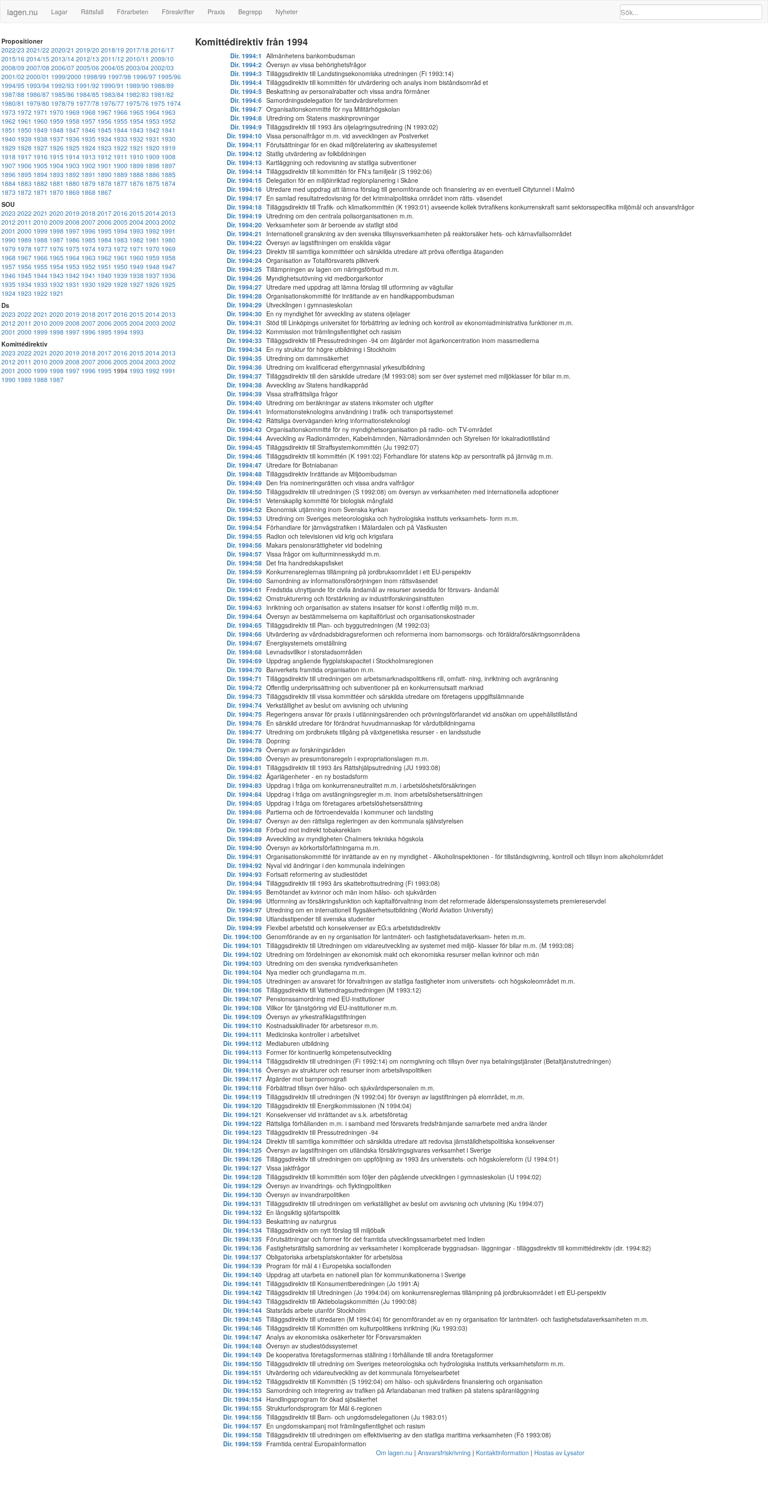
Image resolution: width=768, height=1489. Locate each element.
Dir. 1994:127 (242, 1167)
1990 (8, 239)
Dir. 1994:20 (244, 224)
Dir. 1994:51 (244, 500)
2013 (168, 213)
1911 (120, 156)
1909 (152, 156)
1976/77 (112, 103)
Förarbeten (132, 11)
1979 (8, 248)
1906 (24, 165)
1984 (104, 239)
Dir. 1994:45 (244, 447)
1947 (72, 129)
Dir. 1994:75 (244, 714)
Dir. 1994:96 (244, 900)
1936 (72, 138)
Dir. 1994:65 (244, 625)
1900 (120, 165)
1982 (136, 239)
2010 (40, 222)
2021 (40, 213)
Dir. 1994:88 (244, 829)
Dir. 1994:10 (244, 135)
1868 (88, 192)
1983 (120, 239)
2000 (24, 230)
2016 (120, 213)
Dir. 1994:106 (242, 989)
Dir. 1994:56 (244, 545)
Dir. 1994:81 (244, 767)
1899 (136, 165)
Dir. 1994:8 (246, 117)
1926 (56, 147)
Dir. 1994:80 (244, 758)
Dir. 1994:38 (244, 384)
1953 (152, 121)
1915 (56, 156)
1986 (72, 239)
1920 (152, 147)
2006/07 (62, 67)
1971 (40, 112)
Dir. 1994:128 (242, 1176)
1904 (56, 165)
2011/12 (112, 58)
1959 (56, 121)
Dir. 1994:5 (246, 91)
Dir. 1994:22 (244, 242)
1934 (104, 138)
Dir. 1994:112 (242, 1043)
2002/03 (162, 67)
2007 (88, 222)
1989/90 (137, 85)
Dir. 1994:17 (244, 198)
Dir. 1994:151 (242, 1372)
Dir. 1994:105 (242, 981)
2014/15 (37, 58)
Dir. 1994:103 (242, 963)
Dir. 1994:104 (242, 972)
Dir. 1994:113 (242, 1052)
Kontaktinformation (502, 1452)
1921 (136, 147)
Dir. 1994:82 (244, 776)
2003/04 (137, 67)
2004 (136, 222)
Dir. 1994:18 (244, 206)
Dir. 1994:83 (244, 785)
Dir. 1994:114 (242, 1061)
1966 (120, 112)
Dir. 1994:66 (244, 633)
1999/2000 (66, 76)
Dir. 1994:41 (244, 411)
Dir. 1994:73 (244, 696)
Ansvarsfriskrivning (444, 1452)
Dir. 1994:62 (244, 598)
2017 (104, 213)
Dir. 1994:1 (246, 55)
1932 (136, 138)
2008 (72, 222)
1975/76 (137, 103)
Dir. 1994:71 (244, 678)
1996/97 (144, 76)
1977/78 (87, 103)
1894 (40, 174)
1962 (8, 121)
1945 (104, 129)
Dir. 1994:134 (242, 1230)
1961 (24, 121)
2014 (152, 213)
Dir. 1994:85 (244, 803)
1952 (168, 121)
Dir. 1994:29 (244, 304)
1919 (168, 147)
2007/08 (37, 67)
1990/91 (112, 85)
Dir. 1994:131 (242, 1203)
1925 (72, 147)
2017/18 (137, 49)
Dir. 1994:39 (244, 393)
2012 (8, 222)
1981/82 (162, 94)
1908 (168, 156)
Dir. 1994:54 (244, 527)
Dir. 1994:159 (242, 1443)
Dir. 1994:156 (242, 1416)
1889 (120, 174)
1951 (8, 129)
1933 (120, 138)
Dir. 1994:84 (244, 794)
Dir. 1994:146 (242, 1328)
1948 (56, 129)
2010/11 (137, 58)
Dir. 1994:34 (244, 349)
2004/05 (112, 67)
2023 (8, 213)
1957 (88, 121)
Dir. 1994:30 (244, 313)
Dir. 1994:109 (242, 1016)
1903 (72, 165)
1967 (104, 112)
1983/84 (112, 94)
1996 (88, 230)
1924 (88, 147)
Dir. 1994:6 (246, 100)
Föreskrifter (178, 11)
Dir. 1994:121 (242, 1114)
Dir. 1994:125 (242, 1150)
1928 (24, 147)
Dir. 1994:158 (242, 1434)
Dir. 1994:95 (244, 892)
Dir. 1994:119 (242, 1096)
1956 (104, 121)
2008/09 (12, 67)
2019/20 (87, 49)
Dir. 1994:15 (244, 180)
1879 (88, 183)
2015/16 (12, 58)
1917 (24, 156)
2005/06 (87, 67)
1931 (152, 138)
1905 (40, 165)
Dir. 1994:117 (242, 1078)
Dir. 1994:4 (246, 82)
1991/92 (87, 85)
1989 (24, 239)
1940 (8, 138)
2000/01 (37, 76)
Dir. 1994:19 (244, 215)
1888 (136, 174)
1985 (88, 239)
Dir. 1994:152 (242, 1381)
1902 (88, 165)
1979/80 (37, 103)
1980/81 (12, 103)
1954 (136, 121)
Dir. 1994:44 (244, 438)
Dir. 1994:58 (244, 562)
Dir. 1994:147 (242, 1336)
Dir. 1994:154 (242, 1399)
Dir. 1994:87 (244, 820)
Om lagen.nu (394, 1452)
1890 (104, 174)
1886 (152, 174)
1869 (72, 192)
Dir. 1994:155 (242, 1408)
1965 (136, 112)
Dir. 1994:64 (244, 616)
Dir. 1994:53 (244, 518)
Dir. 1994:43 (244, 429)
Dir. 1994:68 (244, 651)
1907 (8, 165)
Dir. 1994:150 (242, 1363)
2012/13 (87, 58)
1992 (152, 230)
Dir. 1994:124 (242, 1141)
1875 (152, 183)
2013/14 (62, 58)
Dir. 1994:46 (244, 456)
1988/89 (162, 85)
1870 (56, 192)
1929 (8, 147)
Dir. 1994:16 (244, 189)
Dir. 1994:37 (244, 375)
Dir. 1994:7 (246, 109)
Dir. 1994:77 (244, 731)
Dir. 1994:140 (242, 1274)
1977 (40, 248)
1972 (24, 112)
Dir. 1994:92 (244, 865)
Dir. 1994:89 (244, 838)
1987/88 (12, 94)
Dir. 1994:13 (244, 162)
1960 (40, 121)
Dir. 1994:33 (244, 340)
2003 (152, 222)
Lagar (59, 11)
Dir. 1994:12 (244, 153)
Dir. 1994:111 (242, 1034)
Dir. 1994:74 (244, 705)
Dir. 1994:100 (242, 936)
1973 (8, 112)
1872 (24, 192)
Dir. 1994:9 (246, 126)
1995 (104, 230)
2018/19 (112, 49)
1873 (8, 192)
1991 (168, 230)
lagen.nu (22, 11)
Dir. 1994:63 (244, 607)
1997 (72, 230)
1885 (168, 174)
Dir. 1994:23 (244, 251)
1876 (136, 183)
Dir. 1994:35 (244, 358)
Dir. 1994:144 (242, 1310)
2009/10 (162, 58)
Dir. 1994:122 (242, 1123)
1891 (88, 174)
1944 (120, 129)
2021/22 (37, 49)
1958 (72, 121)
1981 (152, 239)
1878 (104, 183)
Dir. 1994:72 (244, 687)
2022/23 (12, 49)
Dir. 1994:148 (242, 1345)
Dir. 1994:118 (242, 1087)
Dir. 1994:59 (244, 571)
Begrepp (250, 11)
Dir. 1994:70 (244, 669)
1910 (136, 156)
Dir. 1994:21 (244, 233)
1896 (8, 174)
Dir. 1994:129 (242, 1185)
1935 (88, 138)
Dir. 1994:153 (242, 1390)
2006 (104, 222)
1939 (24, 138)
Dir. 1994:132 (242, 1212)
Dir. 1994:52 (244, 509)
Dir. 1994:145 (242, 1319)
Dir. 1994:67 (244, 642)
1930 (168, 138)
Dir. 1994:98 (244, 918)
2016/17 (162, 49)
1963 (168, 112)
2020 (56, 213)
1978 (24, 248)
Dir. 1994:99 (244, 927)
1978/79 (62, 103)
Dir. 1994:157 (242, 1425)
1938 (40, 138)
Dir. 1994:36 (244, 367)
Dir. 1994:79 (244, 749)
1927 (40, 147)
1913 (88, 156)
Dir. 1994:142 (242, 1292)
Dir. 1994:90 (244, 847)
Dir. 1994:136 (242, 1247)
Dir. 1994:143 (242, 1301)
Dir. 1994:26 (244, 278)
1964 (152, 112)
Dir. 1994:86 (244, 811)
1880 (72, 183)
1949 (40, 129)
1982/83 (137, 94)
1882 (40, 183)
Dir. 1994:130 (242, 1194)
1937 (56, 138)
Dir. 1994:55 (244, 536)
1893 (56, 174)
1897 (168, 165)
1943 (136, 129)
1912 (104, 156)
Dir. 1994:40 (244, 402)
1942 (152, 129)
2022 (24, 213)
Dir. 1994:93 (244, 874)
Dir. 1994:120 (242, 1105)
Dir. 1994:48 (244, 473)
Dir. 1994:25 (244, 269)
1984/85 (87, 94)
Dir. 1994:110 (242, 1025)
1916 (40, 156)
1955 (120, 121)
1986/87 (37, 94)
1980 (168, 239)
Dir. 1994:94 (244, 883)
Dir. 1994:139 (242, 1265)
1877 (120, 183)
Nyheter (287, 11)
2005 (120, 222)
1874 (168, 183)
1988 (40, 239)
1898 (152, 165)
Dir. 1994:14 (244, 171)
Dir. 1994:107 (242, 998)
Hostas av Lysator (559, 1452)
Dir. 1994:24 (244, 260)
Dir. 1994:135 (242, 1239)
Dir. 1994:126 (242, 1158)
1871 (40, 192)
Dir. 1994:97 (244, 909)
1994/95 (12, 85)
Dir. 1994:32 (244, 331)
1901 (104, 165)
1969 (72, 112)
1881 (56, 183)
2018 (88, 213)
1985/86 (62, 94)
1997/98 (119, 76)
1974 (174, 103)
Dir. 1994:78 (244, 740)
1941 (168, 129)
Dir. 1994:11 (244, 144)
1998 (56, 230)
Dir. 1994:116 (242, 1069)
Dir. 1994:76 (244, 722)
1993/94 (37, 85)
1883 (24, 183)
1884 (8, 183)
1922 (120, 147)
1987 (56, 239)
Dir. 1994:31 (244, 322)
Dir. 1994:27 (244, 286)
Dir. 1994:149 (242, 1354)
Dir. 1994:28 (244, 295)
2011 (24, 222)
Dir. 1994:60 (244, 580)
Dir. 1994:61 (244, 589)
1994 (120, 230)
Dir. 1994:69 (244, 660)
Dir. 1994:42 (244, 420)
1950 (24, 129)
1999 (40, 230)
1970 (56, 112)
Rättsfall (92, 11)
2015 (136, 213)
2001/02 (12, 76)
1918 (8, 156)
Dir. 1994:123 (242, 1132)
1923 (104, 147)
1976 (56, 248)
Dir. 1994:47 (244, 464)
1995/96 (169, 76)
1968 (88, 112)
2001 (8, 230)
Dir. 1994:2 (246, 64)
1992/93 (62, 85)
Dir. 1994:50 (244, 491)
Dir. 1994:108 (242, 1007)
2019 (72, 213)
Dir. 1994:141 (242, 1283)
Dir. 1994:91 (244, 856)
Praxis (216, 11)
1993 (136, 230)
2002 (168, 222)
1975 (158, 103)
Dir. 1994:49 (244, 482)
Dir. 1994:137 (242, 1256)
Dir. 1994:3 (246, 73)
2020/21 (62, 49)
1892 (72, 174)
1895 (24, 174)
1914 (72, 156)
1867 (104, 192)
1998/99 (94, 76)
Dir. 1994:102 (242, 954)
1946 (88, 129)
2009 (56, 222)
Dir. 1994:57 (244, 553)
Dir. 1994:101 (242, 945)
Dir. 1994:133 (242, 1221)
